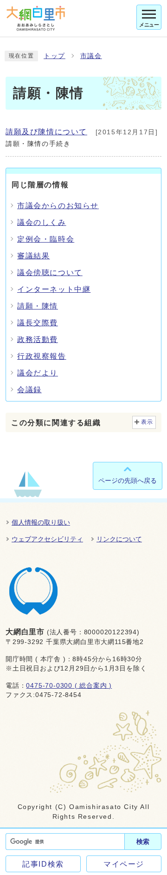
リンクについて (119, 539)
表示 (147, 422)
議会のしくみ (41, 222)
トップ (54, 56)
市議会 (91, 56)
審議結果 (33, 256)
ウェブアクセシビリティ (47, 539)
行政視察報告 (41, 356)
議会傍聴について (50, 272)
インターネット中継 (53, 289)
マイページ (123, 864)
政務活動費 (37, 339)
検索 (142, 841)
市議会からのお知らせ (58, 206)
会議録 (29, 390)
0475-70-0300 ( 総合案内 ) (69, 685)
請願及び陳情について (46, 132)
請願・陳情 (37, 306)
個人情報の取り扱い (41, 522)
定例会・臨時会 (45, 239)
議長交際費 (37, 323)
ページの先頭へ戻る (127, 480)
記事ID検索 (43, 864)
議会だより (37, 373)
